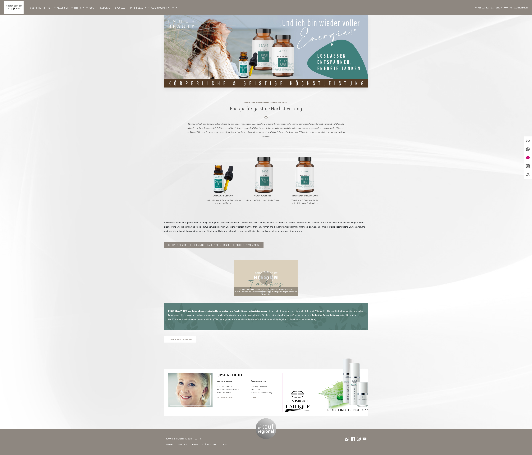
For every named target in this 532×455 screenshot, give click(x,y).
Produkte (104, 7)
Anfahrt (253, 398)
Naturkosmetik (159, 7)
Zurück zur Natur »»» (180, 339)
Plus (91, 7)
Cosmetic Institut (40, 7)
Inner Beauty (137, 7)
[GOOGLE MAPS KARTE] (528, 166)
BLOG (225, 444)
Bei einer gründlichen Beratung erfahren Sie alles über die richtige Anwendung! (213, 245)
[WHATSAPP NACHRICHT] (528, 149)
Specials (119, 7)
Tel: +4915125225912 (225, 398)
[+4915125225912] (528, 140)
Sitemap (169, 444)
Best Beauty (213, 444)
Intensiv (78, 7)
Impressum (182, 444)
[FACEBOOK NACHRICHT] (528, 157)
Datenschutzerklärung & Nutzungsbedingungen (271, 292)
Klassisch (62, 7)
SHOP (174, 7)
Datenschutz (197, 444)
